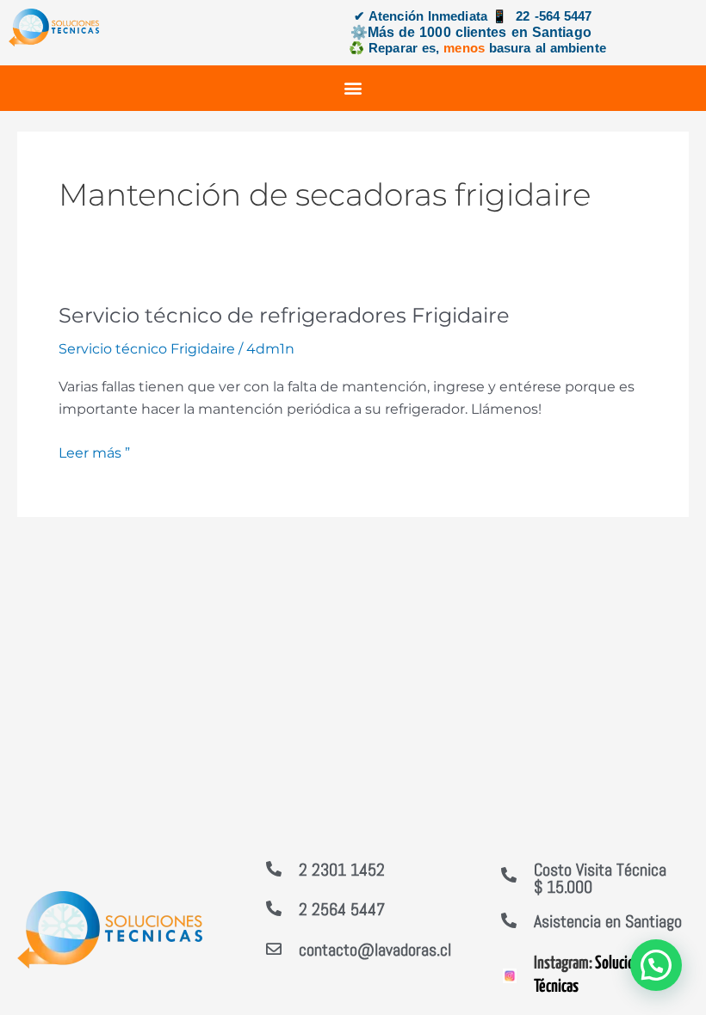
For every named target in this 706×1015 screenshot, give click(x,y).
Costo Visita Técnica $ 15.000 (600, 878)
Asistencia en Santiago (608, 921)
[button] (353, 88)
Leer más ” (94, 451)
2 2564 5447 (342, 909)
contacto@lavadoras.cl (375, 949)
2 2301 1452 (342, 869)
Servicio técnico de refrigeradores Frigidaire (284, 315)
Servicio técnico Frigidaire (147, 349)
